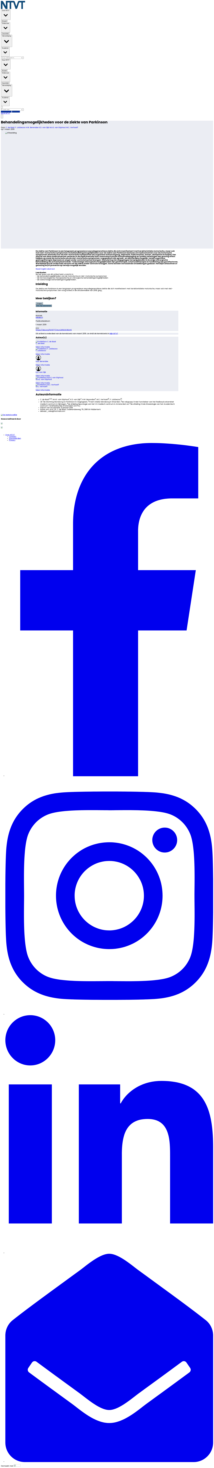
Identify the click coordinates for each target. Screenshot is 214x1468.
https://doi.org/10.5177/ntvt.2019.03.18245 (54, 330)
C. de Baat (10, 128)
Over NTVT (10, 435)
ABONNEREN (6, 112)
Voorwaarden (15, 438)
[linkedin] (109, 1253)
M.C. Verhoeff (72, 128)
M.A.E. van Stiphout (57, 128)
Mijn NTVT (114, 334)
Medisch (39, 317)
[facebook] (109, 776)
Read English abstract (45, 269)
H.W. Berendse (32, 128)
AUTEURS (16, 112)
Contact (12, 437)
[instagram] (109, 1014)
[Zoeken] (23, 58)
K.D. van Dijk (44, 128)
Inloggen (39, 303)
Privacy (12, 440)
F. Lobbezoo (20, 128)
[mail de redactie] (109, 1462)
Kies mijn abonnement (44, 306)
